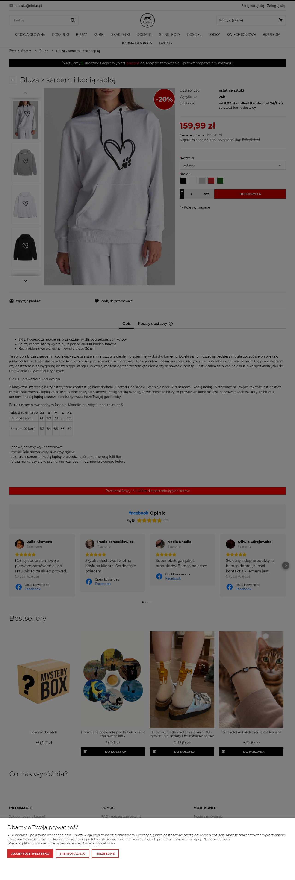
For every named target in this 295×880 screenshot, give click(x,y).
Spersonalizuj (72, 853)
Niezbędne (105, 853)
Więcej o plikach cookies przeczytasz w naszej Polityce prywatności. (61, 843)
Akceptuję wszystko (30, 853)
